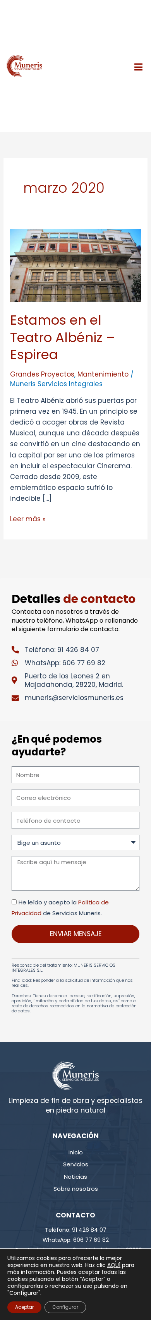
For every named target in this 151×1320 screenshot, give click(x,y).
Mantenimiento (103, 374)
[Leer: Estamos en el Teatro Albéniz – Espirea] (75, 264)
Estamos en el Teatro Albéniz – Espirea (62, 337)
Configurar (65, 1307)
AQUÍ (113, 1265)
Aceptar (24, 1307)
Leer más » (28, 519)
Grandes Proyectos (42, 374)
